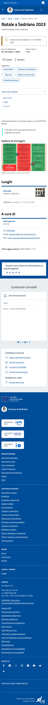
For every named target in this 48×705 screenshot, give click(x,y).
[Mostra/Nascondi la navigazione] (2, 9)
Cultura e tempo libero (10, 514)
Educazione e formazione (11, 518)
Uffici (3, 480)
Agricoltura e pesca (9, 492)
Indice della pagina (10, 92)
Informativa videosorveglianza (13, 634)
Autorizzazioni (7, 507)
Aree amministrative (9, 457)
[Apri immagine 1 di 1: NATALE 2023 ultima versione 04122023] (24, 157)
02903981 (11, 230)
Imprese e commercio (9, 525)
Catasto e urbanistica (9, 511)
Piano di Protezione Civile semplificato (16, 637)
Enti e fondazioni (8, 465)
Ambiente (5, 496)
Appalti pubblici (7, 503)
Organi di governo (8, 469)
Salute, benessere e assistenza (13, 533)
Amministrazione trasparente (13, 623)
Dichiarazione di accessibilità (12, 652)
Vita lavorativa (7, 540)
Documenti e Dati (8, 461)
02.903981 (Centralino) (10, 600)
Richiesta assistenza (9, 619)
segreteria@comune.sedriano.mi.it (22, 234)
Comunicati (5, 557)
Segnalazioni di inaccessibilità (13, 648)
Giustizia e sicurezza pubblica (12, 522)
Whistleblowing (7, 645)
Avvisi (3, 553)
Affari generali (9, 221)
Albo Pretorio (6, 626)
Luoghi (4, 573)
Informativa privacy (9, 630)
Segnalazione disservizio (11, 615)
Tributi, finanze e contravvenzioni (14, 537)
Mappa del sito (22, 683)
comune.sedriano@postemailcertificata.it (24, 238)
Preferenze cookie (8, 683)
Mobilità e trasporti (9, 529)
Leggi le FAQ (6, 608)
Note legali (5, 641)
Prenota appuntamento (10, 611)
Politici (4, 476)
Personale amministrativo (11, 472)
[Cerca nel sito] (42, 10)
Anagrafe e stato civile (10, 500)
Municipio (7, 191)
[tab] (18, 342)
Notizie (4, 560)
